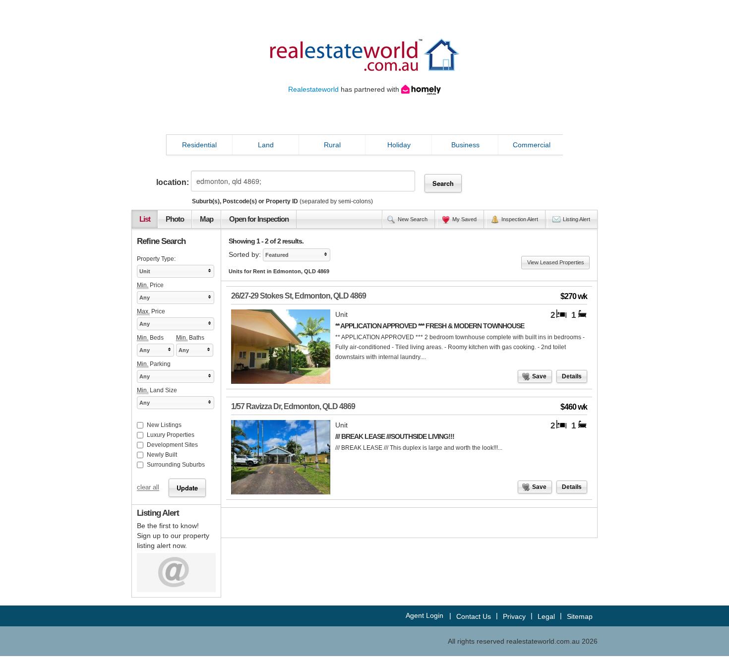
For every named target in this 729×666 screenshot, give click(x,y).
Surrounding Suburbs (176, 464)
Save (539, 376)
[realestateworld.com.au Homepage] (364, 54)
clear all (148, 487)
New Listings (164, 425)
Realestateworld (313, 89)
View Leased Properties (555, 262)
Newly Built (162, 454)
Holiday (399, 145)
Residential (199, 145)
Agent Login (424, 615)
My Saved (464, 219)
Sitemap (580, 616)
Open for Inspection (259, 219)
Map (206, 219)
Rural (332, 145)
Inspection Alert (519, 219)
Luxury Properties (170, 434)
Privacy (514, 616)
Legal (546, 616)
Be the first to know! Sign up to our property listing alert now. (173, 535)
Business (465, 145)
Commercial (531, 145)
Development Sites (172, 444)
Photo (175, 219)
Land (266, 145)
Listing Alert (576, 219)
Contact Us (473, 616)
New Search (412, 219)
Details (572, 376)
